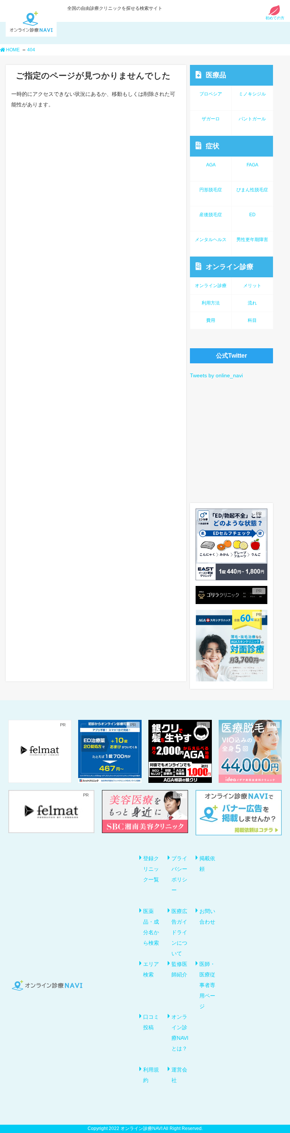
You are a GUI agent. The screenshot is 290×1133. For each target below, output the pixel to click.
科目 (252, 320)
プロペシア (210, 94)
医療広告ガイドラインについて (179, 932)
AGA (211, 165)
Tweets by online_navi (216, 375)
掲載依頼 (207, 863)
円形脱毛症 (210, 189)
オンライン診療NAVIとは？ (179, 1033)
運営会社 (179, 1075)
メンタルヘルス (211, 239)
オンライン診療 (229, 267)
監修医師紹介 (179, 969)
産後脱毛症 (210, 214)
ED (252, 214)
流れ (252, 303)
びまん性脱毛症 (252, 189)
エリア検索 (151, 969)
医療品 (216, 75)
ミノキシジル (252, 94)
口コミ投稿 (151, 1022)
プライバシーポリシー (179, 874)
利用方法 (211, 303)
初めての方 (274, 18)
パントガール (252, 118)
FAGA (252, 165)
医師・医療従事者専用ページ (207, 985)
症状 (212, 146)
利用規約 (151, 1075)
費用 (210, 320)
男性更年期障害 (252, 239)
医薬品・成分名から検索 (151, 927)
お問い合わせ (207, 916)
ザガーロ (211, 118)
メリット (252, 285)
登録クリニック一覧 (151, 868)
